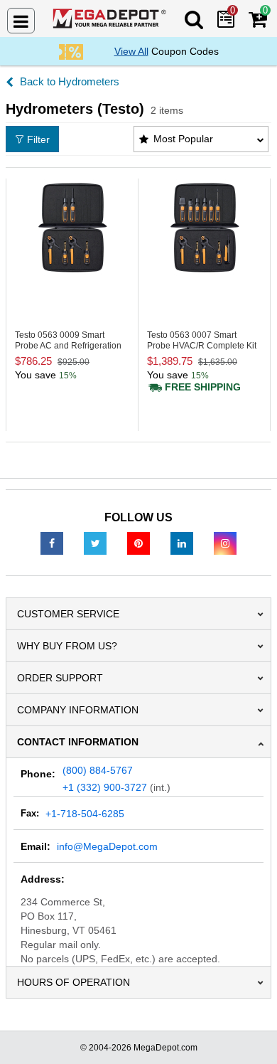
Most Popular (183, 138)
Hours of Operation (73, 982)
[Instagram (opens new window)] (225, 542)
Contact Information (77, 742)
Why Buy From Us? (67, 645)
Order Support (60, 677)
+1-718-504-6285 (84, 813)
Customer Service (68, 613)
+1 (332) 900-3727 (105, 787)
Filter (38, 139)
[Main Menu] (21, 20)
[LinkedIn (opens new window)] (181, 542)
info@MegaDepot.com (107, 846)
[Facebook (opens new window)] (51, 542)
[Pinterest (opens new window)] (138, 542)
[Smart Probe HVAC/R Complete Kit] (204, 227)
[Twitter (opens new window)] (95, 542)
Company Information (77, 709)
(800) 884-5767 (98, 770)
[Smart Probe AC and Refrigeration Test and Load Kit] (72, 227)
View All (131, 51)
